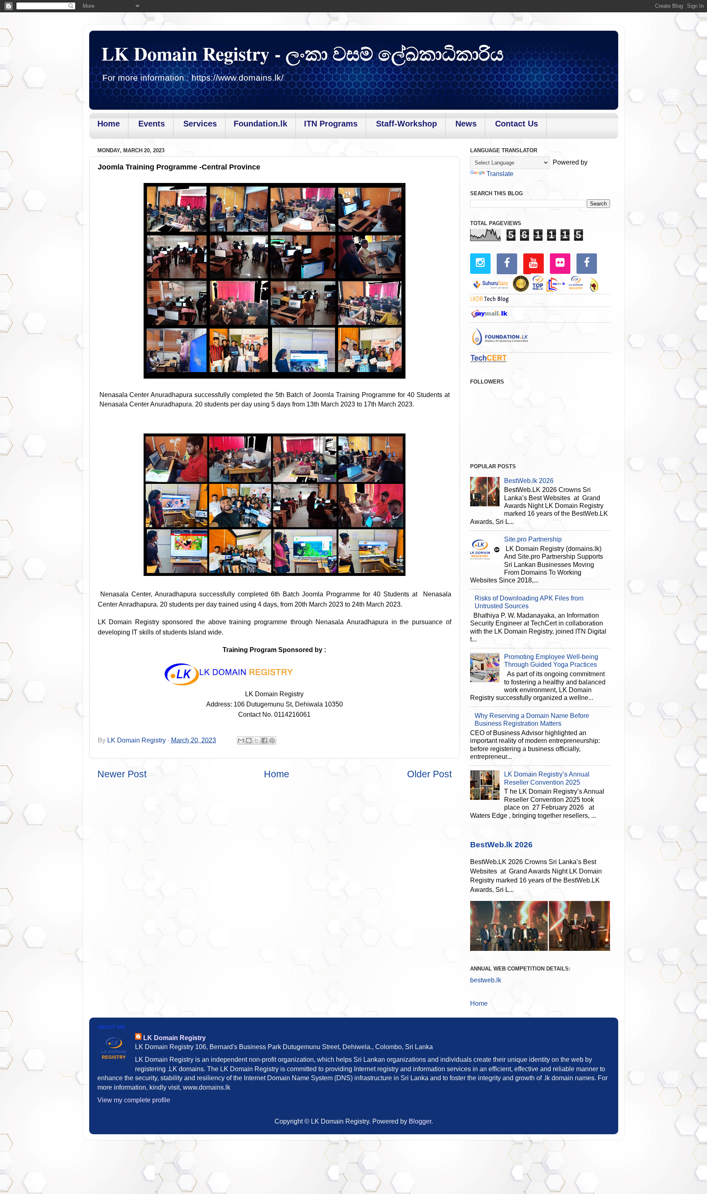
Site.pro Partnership (533, 539)
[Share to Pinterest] (272, 740)
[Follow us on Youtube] (533, 263)
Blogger (420, 1121)
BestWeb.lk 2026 (529, 480)
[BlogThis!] (249, 740)
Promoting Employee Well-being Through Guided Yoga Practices (551, 660)
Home (276, 774)
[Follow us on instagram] (480, 262)
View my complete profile (133, 1100)
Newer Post (121, 774)
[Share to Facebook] (264, 740)
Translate (499, 173)
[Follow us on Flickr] (560, 262)
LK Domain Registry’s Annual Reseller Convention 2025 (547, 777)
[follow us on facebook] (507, 263)
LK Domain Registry (174, 1037)
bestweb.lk (485, 980)
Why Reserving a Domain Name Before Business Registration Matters (532, 719)
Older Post (429, 774)
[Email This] (241, 740)
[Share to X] (256, 740)
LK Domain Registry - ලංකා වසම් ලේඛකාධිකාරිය (302, 53)
